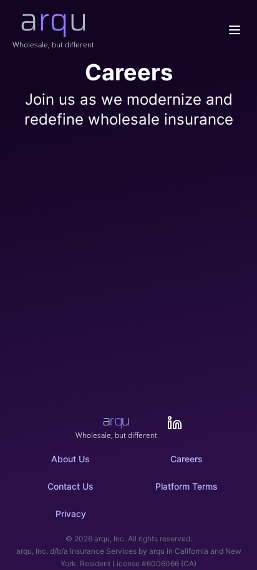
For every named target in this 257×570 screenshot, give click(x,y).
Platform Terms (186, 486)
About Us (70, 459)
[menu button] (234, 29)
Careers (186, 459)
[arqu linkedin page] (174, 423)
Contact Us (70, 486)
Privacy (71, 513)
